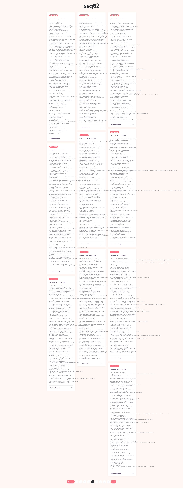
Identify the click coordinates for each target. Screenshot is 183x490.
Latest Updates (53, 15)
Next (113, 482)
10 (88, 482)
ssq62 (91, 5)
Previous (70, 482)
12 (96, 482)
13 (100, 482)
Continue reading (55, 138)
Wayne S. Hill (53, 19)
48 (108, 482)
